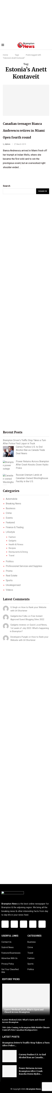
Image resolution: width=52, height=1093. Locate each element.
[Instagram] (23, 924)
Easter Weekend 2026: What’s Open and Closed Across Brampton (23, 1011)
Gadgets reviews (18, 624)
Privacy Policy (7, 964)
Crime (9, 513)
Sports (9, 580)
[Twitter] (14, 924)
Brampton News (33, 1089)
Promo (9, 571)
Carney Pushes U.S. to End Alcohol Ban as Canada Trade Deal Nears (30, 450)
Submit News (7, 947)
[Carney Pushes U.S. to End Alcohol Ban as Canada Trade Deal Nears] (8, 451)
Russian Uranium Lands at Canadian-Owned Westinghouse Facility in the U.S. (32, 478)
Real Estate (11, 575)
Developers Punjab (19, 637)
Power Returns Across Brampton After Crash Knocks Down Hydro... (30, 1071)
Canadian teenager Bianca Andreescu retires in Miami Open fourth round (24, 130)
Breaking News (13, 503)
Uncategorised (13, 585)
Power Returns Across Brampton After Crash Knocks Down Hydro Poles (32, 464)
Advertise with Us (9, 958)
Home (5, 55)
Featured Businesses (11, 953)
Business (10, 508)
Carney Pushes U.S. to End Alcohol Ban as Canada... (32, 1056)
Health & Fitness (16, 544)
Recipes (12, 548)
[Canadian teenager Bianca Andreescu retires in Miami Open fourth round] (26, 100)
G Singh (14, 607)
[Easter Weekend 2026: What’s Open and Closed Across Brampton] (26, 1000)
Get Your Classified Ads (10, 970)
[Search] (49, 45)
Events (9, 517)
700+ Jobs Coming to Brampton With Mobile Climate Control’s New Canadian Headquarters (26, 1028)
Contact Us (6, 942)
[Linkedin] (32, 924)
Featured (10, 522)
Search (6, 186)
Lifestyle (10, 532)
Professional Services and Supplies (24, 566)
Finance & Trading (15, 527)
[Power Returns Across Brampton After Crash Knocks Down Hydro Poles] (8, 465)
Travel (11, 555)
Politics (10, 561)
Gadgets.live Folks (18, 616)
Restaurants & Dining (18, 552)
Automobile (11, 499)
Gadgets (12, 541)
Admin (7, 144)
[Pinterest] (42, 924)
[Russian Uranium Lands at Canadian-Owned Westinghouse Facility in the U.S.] (8, 479)
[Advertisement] (26, 20)
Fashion (12, 537)
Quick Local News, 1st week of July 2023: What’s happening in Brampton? (29, 628)
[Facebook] (5, 924)
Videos (9, 589)
